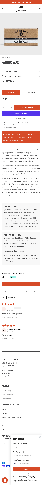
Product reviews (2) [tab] (11, 291)
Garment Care (11, 71)
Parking (4, 413)
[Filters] (4, 297)
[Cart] (40, 9)
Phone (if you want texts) (21, 460)
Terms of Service (7, 395)
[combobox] (16, 463)
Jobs (3, 421)
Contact (4, 429)
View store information (10, 127)
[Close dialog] (40, 437)
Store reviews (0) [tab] (30, 291)
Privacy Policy (6, 399)
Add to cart (29, 107)
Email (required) (18, 452)
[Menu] (2, 9)
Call (24, 134)
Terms (25, 482)
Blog (3, 425)
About (4, 409)
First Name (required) (20, 444)
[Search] (6, 9)
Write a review (21, 284)
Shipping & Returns (13, 76)
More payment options (21, 118)
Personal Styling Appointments (12, 417)
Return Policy (6, 391)
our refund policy (32, 258)
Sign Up (26, 469)
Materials (9, 81)
